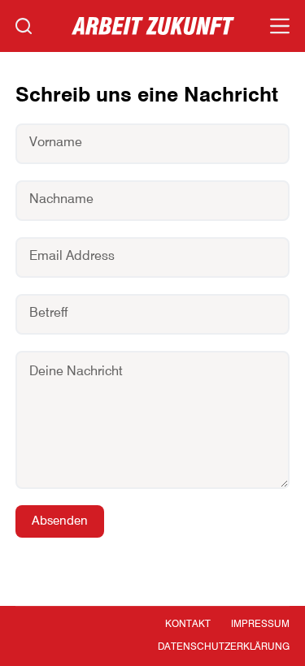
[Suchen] (23, 26)
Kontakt (188, 624)
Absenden (60, 521)
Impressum (260, 624)
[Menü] (280, 26)
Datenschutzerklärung (224, 647)
